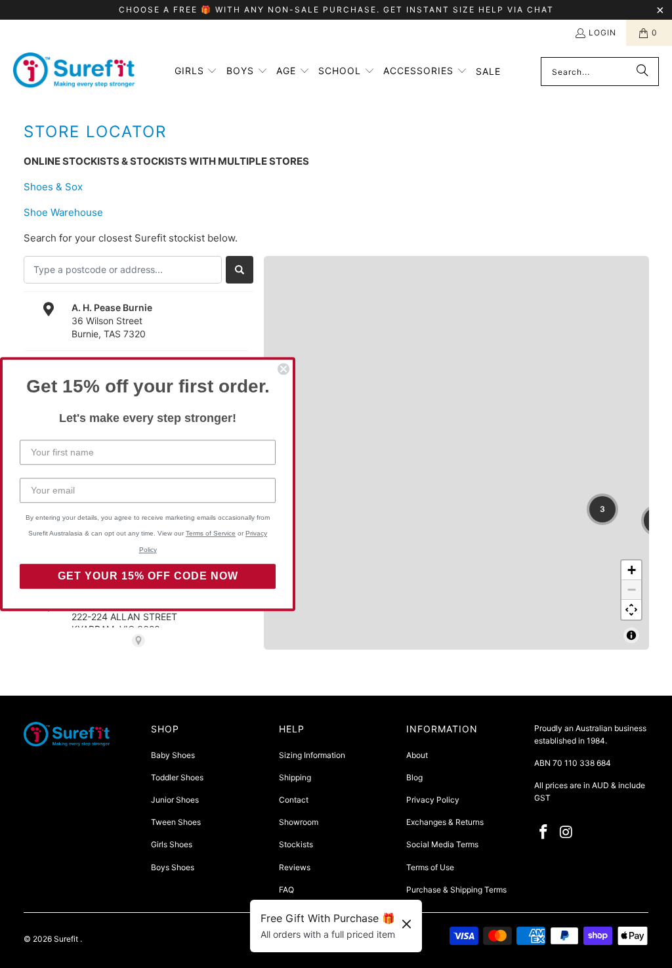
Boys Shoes (172, 867)
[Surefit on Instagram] (566, 832)
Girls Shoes (171, 844)
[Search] (642, 71)
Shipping (295, 777)
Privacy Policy (432, 800)
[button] (196, 71)
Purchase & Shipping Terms (456, 889)
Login (602, 32)
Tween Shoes (176, 822)
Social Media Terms (442, 844)
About (417, 755)
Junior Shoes (175, 800)
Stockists (296, 844)
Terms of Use (430, 867)
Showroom (298, 822)
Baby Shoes (173, 755)
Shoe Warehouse (63, 212)
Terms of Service (211, 533)
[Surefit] (74, 72)
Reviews (294, 867)
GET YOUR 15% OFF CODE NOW (148, 575)
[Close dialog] (283, 368)
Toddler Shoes (177, 777)
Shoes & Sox (53, 186)
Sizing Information (312, 755)
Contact (293, 800)
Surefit (67, 939)
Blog (414, 777)
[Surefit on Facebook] (544, 832)
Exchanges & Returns (445, 822)
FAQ (286, 889)
